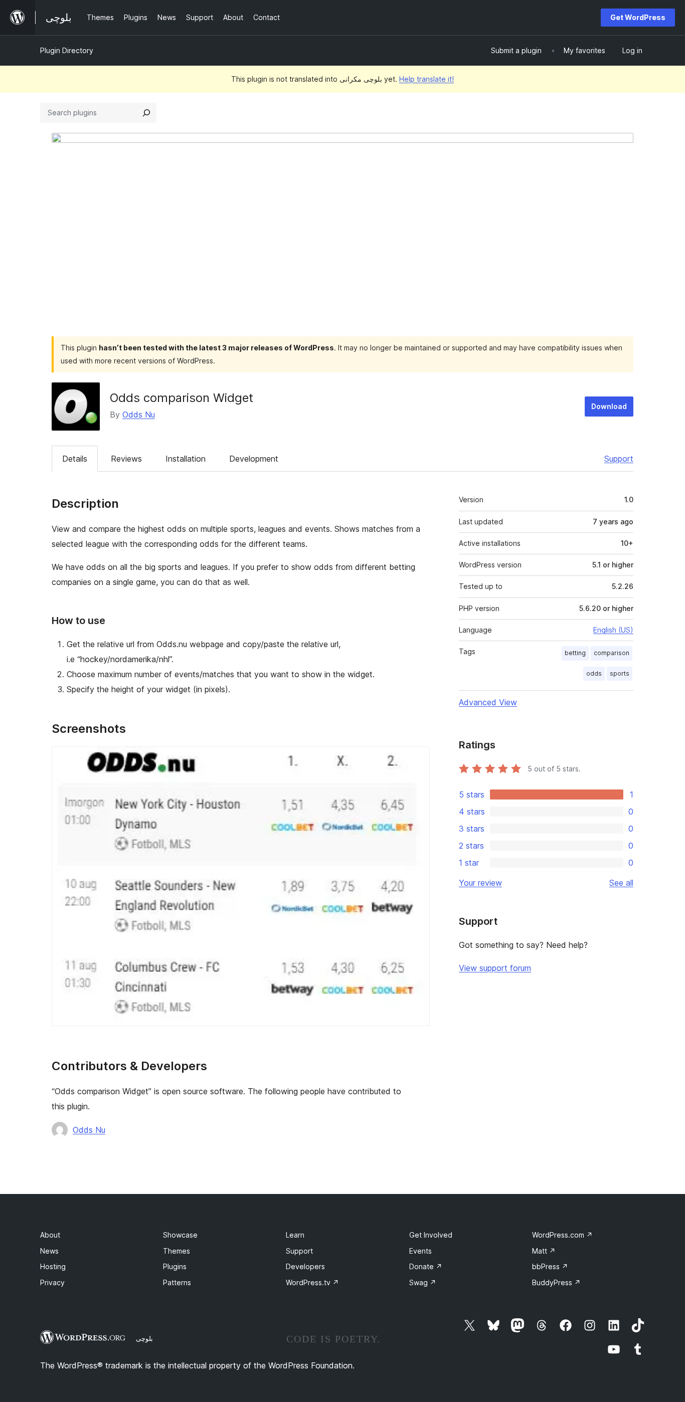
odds (594, 673)
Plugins (175, 1266)
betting (575, 653)
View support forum (495, 968)
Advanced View (488, 702)
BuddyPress (556, 1282)
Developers (305, 1266)
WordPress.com (562, 1235)
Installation (185, 459)
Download (609, 406)
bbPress (550, 1266)
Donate (425, 1266)
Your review (480, 883)
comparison (611, 653)
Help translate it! (426, 79)
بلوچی (144, 1338)
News (49, 1251)
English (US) (613, 630)
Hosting (53, 1266)
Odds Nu (138, 415)
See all (621, 883)
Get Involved (430, 1235)
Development (253, 459)
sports (619, 673)
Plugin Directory (66, 50)
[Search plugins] (146, 113)
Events (420, 1251)
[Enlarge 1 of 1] (416, 760)
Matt (544, 1251)
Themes (176, 1251)
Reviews (126, 459)
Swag (422, 1282)
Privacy (52, 1282)
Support (618, 459)
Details (74, 459)
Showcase (180, 1235)
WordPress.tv (312, 1282)
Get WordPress (637, 17)
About (50, 1235)
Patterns (177, 1282)
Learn (295, 1235)
